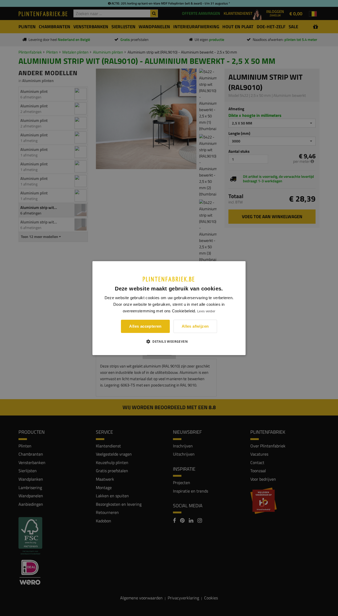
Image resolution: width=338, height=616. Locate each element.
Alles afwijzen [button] (195, 326)
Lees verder (206, 311)
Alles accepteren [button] (145, 326)
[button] (169, 341)
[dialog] (169, 308)
